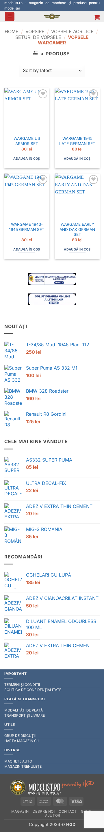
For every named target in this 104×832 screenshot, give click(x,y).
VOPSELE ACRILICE (72, 31)
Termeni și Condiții (22, 684)
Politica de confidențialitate (32, 690)
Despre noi (44, 811)
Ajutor (52, 815)
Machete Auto (18, 761)
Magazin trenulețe (23, 766)
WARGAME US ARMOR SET (27, 141)
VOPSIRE (34, 31)
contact (68, 811)
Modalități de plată (23, 710)
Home (11, 31)
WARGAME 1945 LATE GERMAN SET (77, 141)
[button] (9, 16)
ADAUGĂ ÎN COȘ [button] (26, 159)
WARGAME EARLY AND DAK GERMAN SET (77, 229)
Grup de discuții (20, 735)
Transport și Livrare (24, 715)
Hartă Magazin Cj (21, 741)
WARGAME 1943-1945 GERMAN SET (26, 227)
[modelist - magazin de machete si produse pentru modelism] (52, 16)
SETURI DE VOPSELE (38, 37)
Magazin (20, 811)
